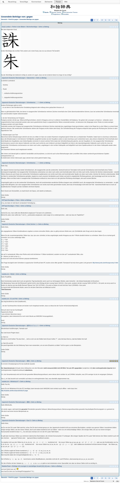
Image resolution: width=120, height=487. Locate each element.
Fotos (17, 200)
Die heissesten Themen (70, 12)
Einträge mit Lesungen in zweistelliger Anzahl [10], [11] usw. (31, 466)
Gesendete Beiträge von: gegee (17, 17)
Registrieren (56, 14)
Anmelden (66, 14)
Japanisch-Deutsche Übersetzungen (13, 78)
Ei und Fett (13, 299)
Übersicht (4, 19)
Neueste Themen (56, 12)
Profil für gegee (13, 19)
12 (109, 20)
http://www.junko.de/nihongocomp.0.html (105, 263)
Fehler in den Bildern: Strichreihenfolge (24, 27)
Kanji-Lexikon (6, 27)
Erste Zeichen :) (32, 224)
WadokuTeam (6, 466)
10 (102, 20)
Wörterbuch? (14, 381)
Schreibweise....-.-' (32, 102)
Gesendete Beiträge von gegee (29, 19)
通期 (28, 361)
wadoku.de (5, 274)
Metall (12, 274)
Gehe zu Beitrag (44, 27)
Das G (29, 420)
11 (105, 20)
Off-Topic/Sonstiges (8, 200)
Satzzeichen (31, 78)
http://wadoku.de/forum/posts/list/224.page (14, 390)
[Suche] (3, 2)
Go (116, 20)
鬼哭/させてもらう (32, 325)
